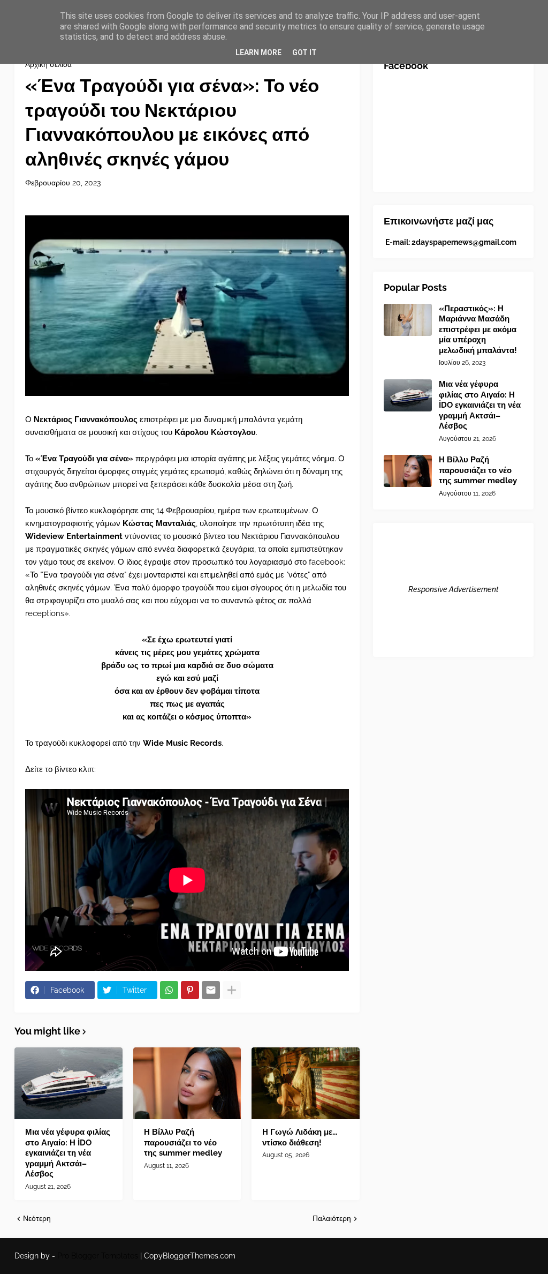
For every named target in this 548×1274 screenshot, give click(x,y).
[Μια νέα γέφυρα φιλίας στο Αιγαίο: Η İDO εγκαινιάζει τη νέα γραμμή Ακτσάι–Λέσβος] (68, 1083)
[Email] (211, 990)
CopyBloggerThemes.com (189, 1255)
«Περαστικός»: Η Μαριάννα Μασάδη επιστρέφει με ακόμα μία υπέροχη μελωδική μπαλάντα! (478, 329)
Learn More (258, 52)
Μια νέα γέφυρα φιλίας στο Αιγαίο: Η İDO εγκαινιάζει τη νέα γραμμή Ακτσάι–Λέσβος (67, 1153)
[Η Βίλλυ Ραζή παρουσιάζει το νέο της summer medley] (187, 1083)
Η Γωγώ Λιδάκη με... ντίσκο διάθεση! (299, 1137)
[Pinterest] (190, 990)
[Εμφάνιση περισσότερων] (232, 990)
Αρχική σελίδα (48, 64)
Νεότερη (37, 1218)
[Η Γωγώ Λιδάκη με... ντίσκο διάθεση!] (306, 1083)
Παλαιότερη (332, 1218)
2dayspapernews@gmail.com (464, 242)
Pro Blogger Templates (97, 1255)
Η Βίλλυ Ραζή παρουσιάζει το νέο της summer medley (183, 1142)
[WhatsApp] (169, 990)
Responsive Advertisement (453, 589)
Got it (304, 52)
